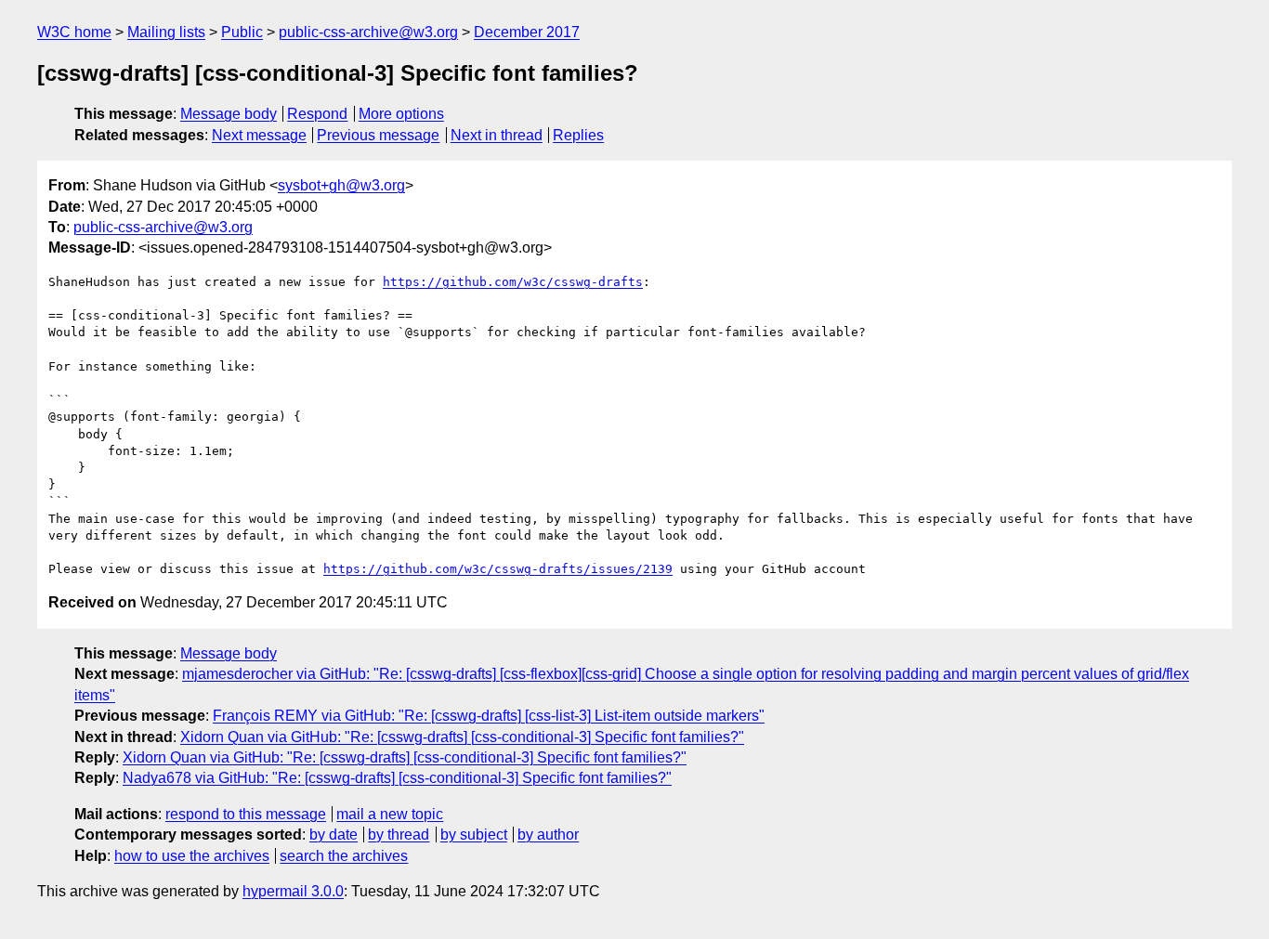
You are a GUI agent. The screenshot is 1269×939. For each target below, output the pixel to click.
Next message (259, 135)
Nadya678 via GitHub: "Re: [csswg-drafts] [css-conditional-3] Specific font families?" (397, 778)
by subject (473, 834)
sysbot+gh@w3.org (341, 185)
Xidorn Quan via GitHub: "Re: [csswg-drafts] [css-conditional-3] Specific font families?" (462, 737)
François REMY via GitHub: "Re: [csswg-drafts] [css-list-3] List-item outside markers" (489, 716)
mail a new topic (389, 814)
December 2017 (527, 32)
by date (333, 834)
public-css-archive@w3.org (368, 32)
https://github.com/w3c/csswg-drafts (513, 282)
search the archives (344, 856)
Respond (317, 114)
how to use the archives (191, 856)
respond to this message (245, 814)
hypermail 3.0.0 (293, 891)
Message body (228, 114)
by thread (398, 834)
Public (242, 32)
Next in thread (497, 135)
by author (548, 834)
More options (401, 114)
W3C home (74, 32)
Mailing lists (166, 32)
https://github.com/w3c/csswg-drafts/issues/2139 (498, 569)
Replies (578, 135)
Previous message (378, 135)
